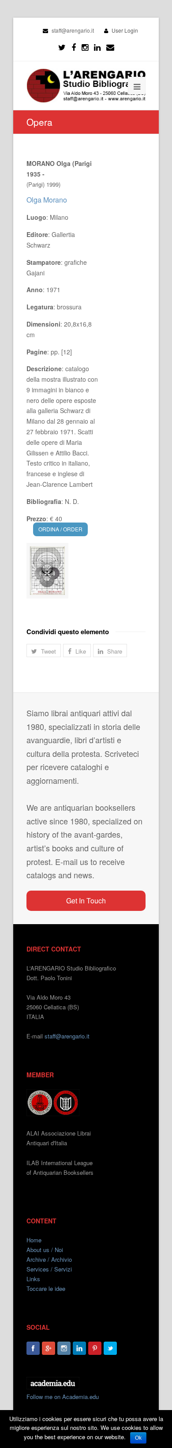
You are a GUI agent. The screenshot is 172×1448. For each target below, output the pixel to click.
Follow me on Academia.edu (62, 1396)
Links (33, 1279)
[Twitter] (62, 47)
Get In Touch (86, 900)
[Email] (110, 47)
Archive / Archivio (49, 1259)
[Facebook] (73, 47)
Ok (138, 1438)
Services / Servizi (49, 1269)
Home (33, 1240)
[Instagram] (64, 1348)
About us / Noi (44, 1249)
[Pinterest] (94, 1348)
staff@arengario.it (67, 1036)
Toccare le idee (45, 1288)
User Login (125, 30)
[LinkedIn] (97, 47)
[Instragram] (85, 47)
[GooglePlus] (48, 1348)
